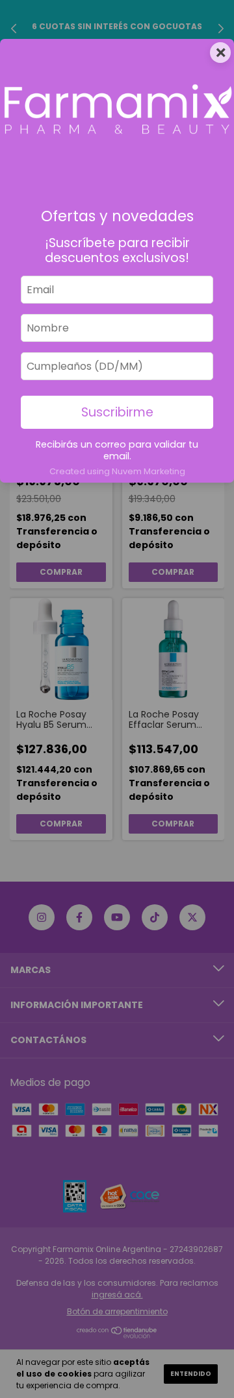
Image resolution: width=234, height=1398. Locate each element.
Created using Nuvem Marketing (117, 471)
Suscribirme (117, 412)
